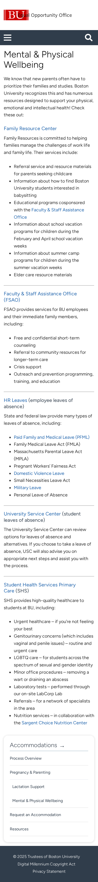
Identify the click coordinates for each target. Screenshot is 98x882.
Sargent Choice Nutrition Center (54, 723)
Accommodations (33, 745)
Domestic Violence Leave (39, 473)
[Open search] (90, 37)
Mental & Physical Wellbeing (37, 800)
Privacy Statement (49, 871)
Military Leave (27, 487)
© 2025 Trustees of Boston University (46, 856)
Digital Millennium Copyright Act (46, 864)
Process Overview (26, 758)
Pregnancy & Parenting (30, 772)
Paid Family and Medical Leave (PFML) (51, 437)
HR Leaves (15, 400)
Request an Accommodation (35, 814)
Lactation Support (28, 786)
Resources (19, 829)
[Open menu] (7, 37)
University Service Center (32, 514)
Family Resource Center (30, 128)
